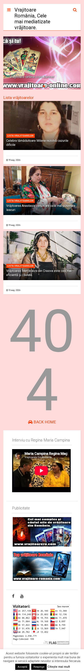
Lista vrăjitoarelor (18, 97)
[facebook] (13, 596)
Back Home (44, 422)
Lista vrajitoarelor (20, 136)
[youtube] (21, 596)
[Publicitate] (42, 532)
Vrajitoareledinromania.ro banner (35, 77)
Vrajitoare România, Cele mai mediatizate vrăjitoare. (32, 18)
